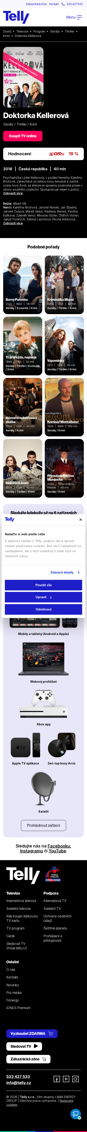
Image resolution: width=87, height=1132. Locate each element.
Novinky (12, 985)
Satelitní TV (52, 908)
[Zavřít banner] (80, 519)
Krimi (6, 36)
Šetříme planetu (55, 928)
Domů (7, 31)
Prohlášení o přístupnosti (53, 938)
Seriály (55, 31)
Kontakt (54, 4)
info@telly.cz (18, 1082)
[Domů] (16, 17)
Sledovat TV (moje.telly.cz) (16, 945)
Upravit (41, 597)
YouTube (57, 850)
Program (39, 31)
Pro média (14, 992)
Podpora (51, 893)
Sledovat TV (21, 1046)
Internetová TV (55, 901)
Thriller (69, 31)
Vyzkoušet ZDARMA (28, 1033)
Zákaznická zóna (36, 4)
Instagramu (31, 850)
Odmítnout (44, 609)
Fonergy (12, 1000)
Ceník (10, 936)
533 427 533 (18, 1076)
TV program (15, 928)
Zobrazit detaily (62, 572)
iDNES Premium (18, 1008)
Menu (71, 17)
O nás (10, 969)
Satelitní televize (18, 908)
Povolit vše (43, 585)
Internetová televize (21, 901)
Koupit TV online (23, 135)
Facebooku (59, 846)
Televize (22, 31)
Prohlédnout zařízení (43, 825)
